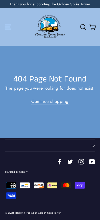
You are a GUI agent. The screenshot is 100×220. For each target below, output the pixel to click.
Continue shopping (49, 101)
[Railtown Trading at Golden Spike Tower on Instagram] (81, 161)
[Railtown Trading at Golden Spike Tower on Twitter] (70, 161)
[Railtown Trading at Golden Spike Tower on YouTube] (92, 161)
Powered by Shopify (16, 172)
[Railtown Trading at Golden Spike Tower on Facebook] (59, 161)
